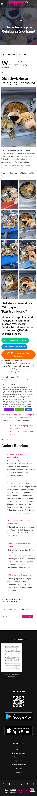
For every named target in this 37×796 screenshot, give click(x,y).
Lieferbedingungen (18, 753)
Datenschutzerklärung (18, 765)
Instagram (30, 415)
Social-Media (18, 757)
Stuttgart (19, 599)
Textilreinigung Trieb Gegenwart (19, 575)
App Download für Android (14, 347)
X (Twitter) (13, 415)
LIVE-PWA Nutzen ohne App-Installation (18, 354)
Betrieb (19, 21)
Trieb (15, 601)
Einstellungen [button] (9, 410)
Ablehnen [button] (28, 410)
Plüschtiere (5, 153)
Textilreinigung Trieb (24, 790)
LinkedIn (4, 415)
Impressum (18, 761)
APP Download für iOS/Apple (15, 340)
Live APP (18, 768)
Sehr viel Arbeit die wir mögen (18, 483)
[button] (32, 790)
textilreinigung (7, 601)
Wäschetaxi (18, 772)
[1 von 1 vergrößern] (16, 182)
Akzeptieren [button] (19, 410)
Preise (18, 749)
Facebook (21, 415)
